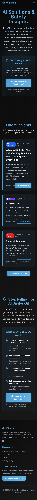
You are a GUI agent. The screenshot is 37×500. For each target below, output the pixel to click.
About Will (6, 454)
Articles (5, 458)
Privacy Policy (7, 461)
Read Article (24, 185)
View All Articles (20, 273)
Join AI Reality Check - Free (19, 397)
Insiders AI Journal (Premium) (13, 451)
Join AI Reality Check (15, 478)
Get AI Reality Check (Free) (19, 82)
